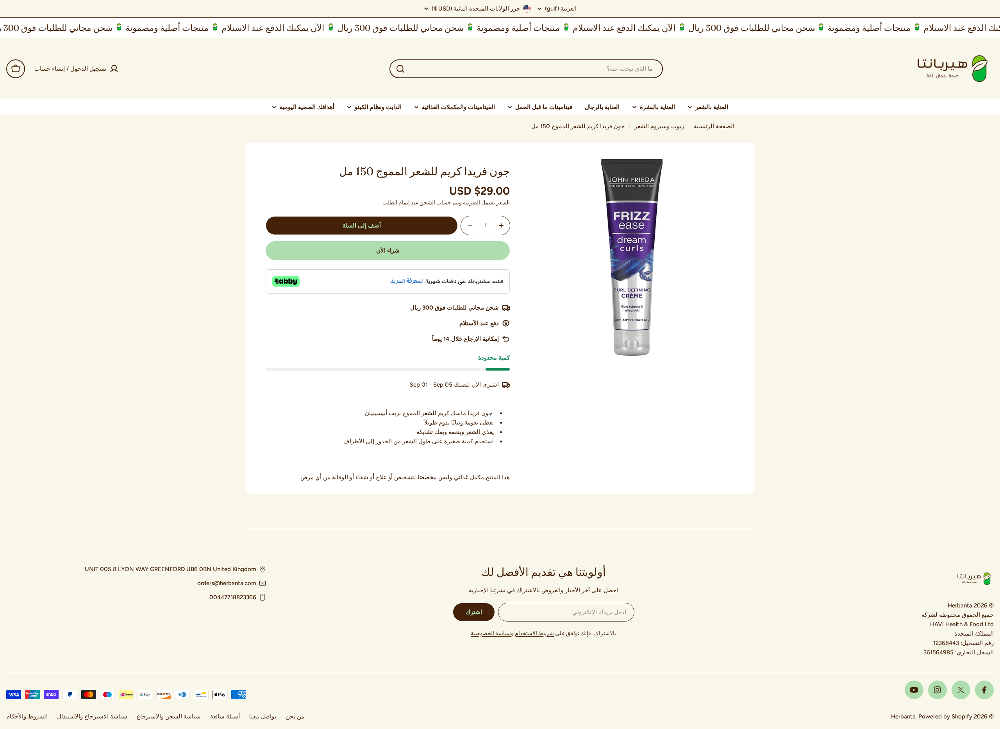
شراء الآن (388, 250)
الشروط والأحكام (27, 716)
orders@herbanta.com (226, 583)
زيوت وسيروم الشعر (659, 126)
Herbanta (903, 716)
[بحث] (400, 68)
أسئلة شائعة (225, 716)
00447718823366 (232, 597)
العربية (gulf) (561, 9)
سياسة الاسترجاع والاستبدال (92, 716)
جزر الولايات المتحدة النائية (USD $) (476, 8)
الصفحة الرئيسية (714, 126)
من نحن (295, 716)
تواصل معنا (262, 716)
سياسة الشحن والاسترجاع (169, 716)
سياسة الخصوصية (491, 633)
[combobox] (526, 68)
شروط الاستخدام (534, 633)
